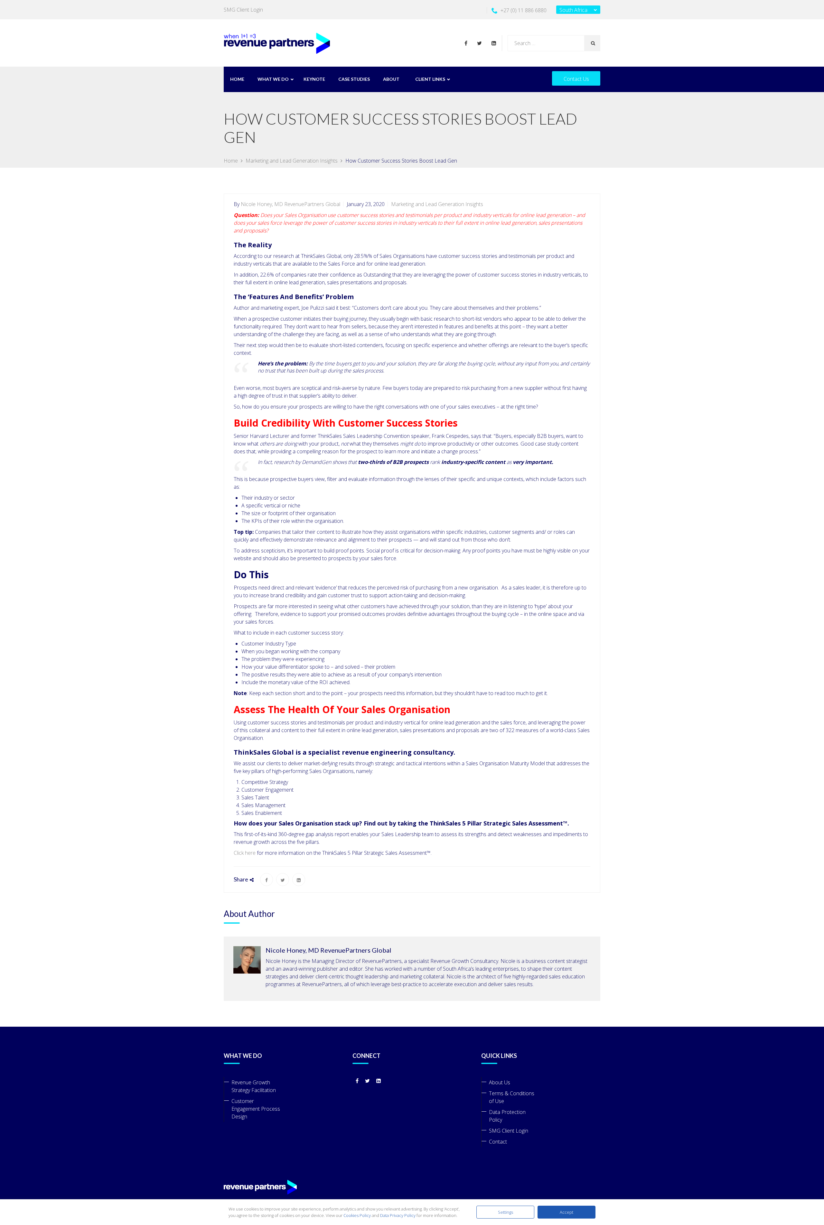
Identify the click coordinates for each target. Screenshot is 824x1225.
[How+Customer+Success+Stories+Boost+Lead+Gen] (282, 879)
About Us (499, 1082)
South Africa (573, 10)
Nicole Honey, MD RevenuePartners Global (290, 204)
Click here (245, 852)
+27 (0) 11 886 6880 (524, 10)
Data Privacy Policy (398, 1215)
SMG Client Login (243, 9)
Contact (498, 1141)
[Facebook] (469, 43)
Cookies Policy (357, 1215)
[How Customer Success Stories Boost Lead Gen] (266, 879)
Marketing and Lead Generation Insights (437, 204)
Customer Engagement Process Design (255, 1109)
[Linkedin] (492, 43)
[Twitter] (481, 43)
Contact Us (576, 78)
